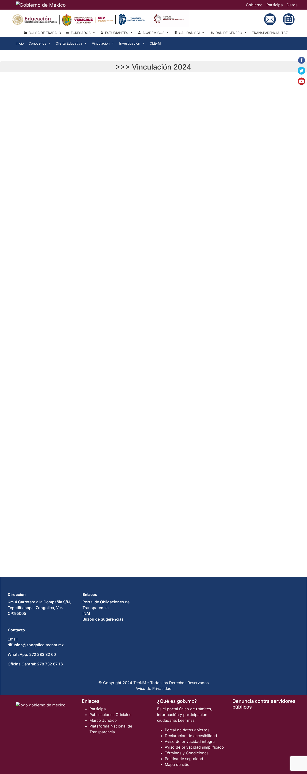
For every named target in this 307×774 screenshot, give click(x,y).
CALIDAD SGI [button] (189, 33)
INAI (86, 613)
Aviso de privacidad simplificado (194, 747)
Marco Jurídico (103, 720)
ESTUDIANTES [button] (116, 33)
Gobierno (254, 4)
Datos (292, 4)
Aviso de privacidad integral (190, 741)
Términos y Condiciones (186, 753)
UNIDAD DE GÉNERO (225, 33)
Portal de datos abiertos (187, 729)
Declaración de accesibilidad (191, 735)
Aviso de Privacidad (153, 688)
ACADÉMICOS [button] (153, 33)
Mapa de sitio (177, 764)
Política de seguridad (184, 758)
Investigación (129, 43)
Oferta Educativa (69, 43)
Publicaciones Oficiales (110, 714)
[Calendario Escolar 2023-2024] (286, 19)
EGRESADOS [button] (81, 33)
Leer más (186, 720)
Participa (274, 4)
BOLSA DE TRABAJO (45, 33)
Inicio (20, 43)
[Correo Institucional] (233, 19)
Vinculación (101, 43)
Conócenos (37, 43)
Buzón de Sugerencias (103, 619)
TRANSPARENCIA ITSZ (270, 33)
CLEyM (155, 43)
